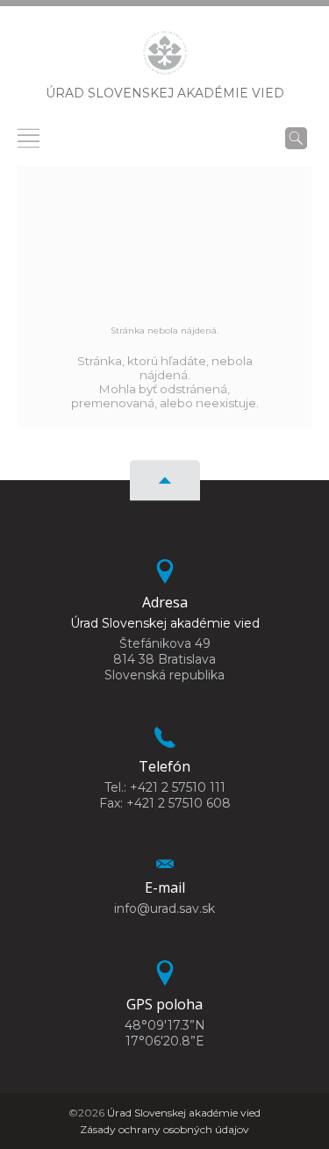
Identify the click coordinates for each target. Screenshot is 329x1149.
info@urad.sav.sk (164, 908)
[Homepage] (165, 58)
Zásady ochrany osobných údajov (164, 1129)
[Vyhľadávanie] (296, 138)
